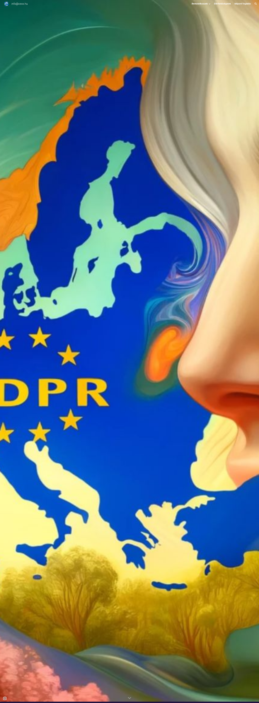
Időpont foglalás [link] (242, 3)
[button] (256, 4)
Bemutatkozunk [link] (200, 3)
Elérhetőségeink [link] (222, 3)
